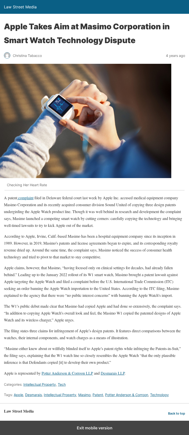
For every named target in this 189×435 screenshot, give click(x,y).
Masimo (84, 395)
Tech (62, 384)
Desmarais (33, 395)
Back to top (176, 413)
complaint (25, 197)
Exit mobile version (94, 427)
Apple (18, 395)
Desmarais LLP (113, 373)
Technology (159, 395)
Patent (98, 395)
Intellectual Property (39, 384)
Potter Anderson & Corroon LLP (67, 373)
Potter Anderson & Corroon (126, 395)
